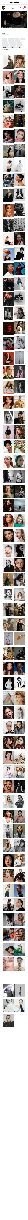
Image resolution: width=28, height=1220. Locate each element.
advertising (12, 43)
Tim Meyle (8, 7)
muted (19, 47)
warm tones (5, 49)
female (4, 38)
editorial (19, 43)
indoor (17, 38)
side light (5, 47)
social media (5, 45)
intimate (5, 43)
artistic (4, 41)
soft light (12, 47)
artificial (13, 45)
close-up (19, 45)
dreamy (17, 41)
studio (22, 38)
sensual (11, 41)
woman (10, 38)
